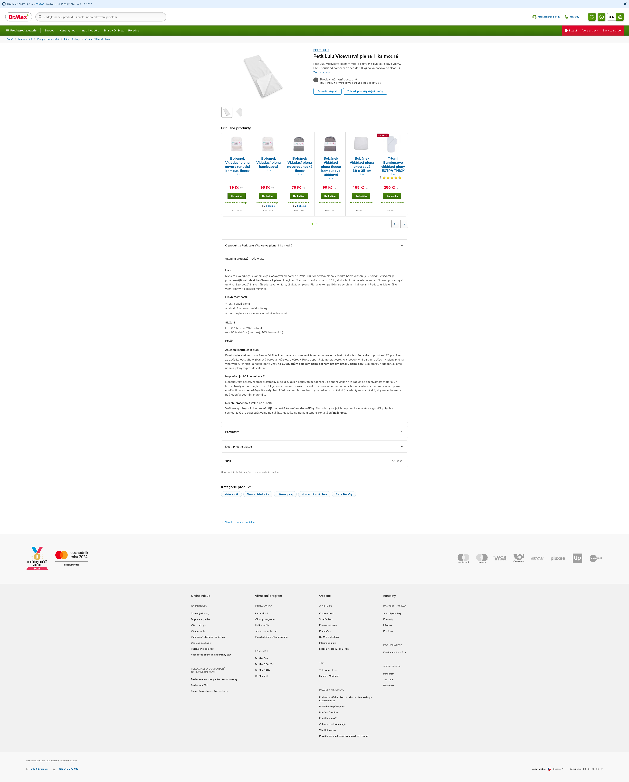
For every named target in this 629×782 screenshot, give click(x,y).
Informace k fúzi (327, 642)
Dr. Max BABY (262, 670)
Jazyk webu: (539, 768)
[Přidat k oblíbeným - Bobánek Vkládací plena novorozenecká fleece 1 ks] (311, 136)
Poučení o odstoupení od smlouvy (209, 691)
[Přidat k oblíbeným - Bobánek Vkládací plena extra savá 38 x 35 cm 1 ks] (373, 136)
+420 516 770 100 (67, 768)
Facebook (388, 685)
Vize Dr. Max (326, 619)
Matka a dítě (231, 494)
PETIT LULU (321, 50)
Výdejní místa (198, 631)
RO (597, 769)
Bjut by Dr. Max (114, 30)
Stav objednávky (200, 613)
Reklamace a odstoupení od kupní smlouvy (214, 679)
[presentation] (236, 144)
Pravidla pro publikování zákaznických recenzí (343, 735)
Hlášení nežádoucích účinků (334, 648)
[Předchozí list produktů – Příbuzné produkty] (395, 224)
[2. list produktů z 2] (317, 224)
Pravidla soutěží (327, 718)
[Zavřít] (625, 4)
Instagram (388, 673)
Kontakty (388, 619)
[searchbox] (100, 16)
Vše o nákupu (198, 625)
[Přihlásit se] (601, 17)
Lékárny (387, 625)
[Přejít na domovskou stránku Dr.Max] (18, 16)
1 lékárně (270, 206)
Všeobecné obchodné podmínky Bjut (211, 654)
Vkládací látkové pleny (314, 494)
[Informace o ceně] (241, 187)
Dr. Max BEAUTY (264, 664)
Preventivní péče (328, 625)
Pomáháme (325, 631)
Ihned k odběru (89, 30)
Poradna (133, 30)
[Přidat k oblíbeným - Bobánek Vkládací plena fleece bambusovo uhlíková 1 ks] (342, 136)
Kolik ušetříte (262, 625)
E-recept (50, 30)
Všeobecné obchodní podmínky (208, 636)
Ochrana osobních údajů (332, 724)
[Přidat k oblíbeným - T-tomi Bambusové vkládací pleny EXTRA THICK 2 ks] (404, 136)
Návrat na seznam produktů (240, 521)
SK (589, 769)
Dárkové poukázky (201, 642)
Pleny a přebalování (258, 494)
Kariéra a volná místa (394, 652)
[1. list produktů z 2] (312, 223)
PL (593, 769)
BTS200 (40, 4)
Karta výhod (67, 30)
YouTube (388, 679)
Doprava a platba (200, 619)
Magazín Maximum (329, 675)
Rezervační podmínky (202, 648)
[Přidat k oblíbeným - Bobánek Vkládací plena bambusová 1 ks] (280, 136)
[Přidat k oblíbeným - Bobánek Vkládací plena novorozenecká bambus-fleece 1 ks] (248, 136)
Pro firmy (388, 631)
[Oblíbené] (592, 17)
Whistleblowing (327, 730)
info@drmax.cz (39, 768)
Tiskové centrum (328, 670)
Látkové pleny (285, 494)
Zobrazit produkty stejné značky (365, 91)
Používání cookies (328, 712)
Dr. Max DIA (261, 658)
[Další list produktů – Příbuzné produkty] (404, 224)
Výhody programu (265, 619)
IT (602, 769)
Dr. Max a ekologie (329, 636)
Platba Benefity (344, 494)
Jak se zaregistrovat (266, 631)
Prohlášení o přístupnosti (332, 706)
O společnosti (326, 613)
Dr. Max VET (261, 675)
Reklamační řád (199, 685)
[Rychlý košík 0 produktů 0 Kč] (620, 17)
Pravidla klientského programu (271, 636)
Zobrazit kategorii (327, 91)
